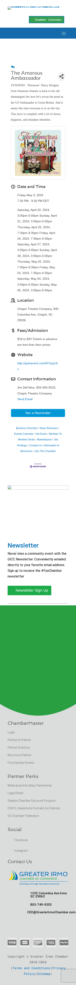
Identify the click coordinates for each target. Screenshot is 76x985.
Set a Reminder (38, 413)
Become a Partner (20, 755)
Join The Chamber (45, 451)
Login (11, 732)
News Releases (49, 428)
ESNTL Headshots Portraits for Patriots (34, 808)
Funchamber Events (21, 762)
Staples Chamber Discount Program (32, 800)
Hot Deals (41, 433)
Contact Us (35, 445)
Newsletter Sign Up (32, 590)
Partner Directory (19, 747)
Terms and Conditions (31, 968)
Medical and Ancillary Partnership (30, 785)
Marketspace (44, 439)
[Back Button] (13, 67)
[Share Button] (61, 76)
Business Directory (27, 428)
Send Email (25, 399)
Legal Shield (15, 793)
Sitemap (43, 974)
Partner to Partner (20, 740)
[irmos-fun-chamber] (38, 488)
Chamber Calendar (48, 20)
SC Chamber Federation (23, 816)
